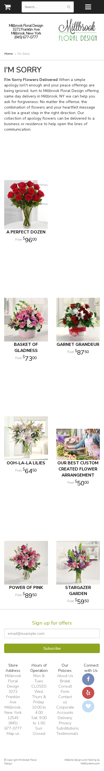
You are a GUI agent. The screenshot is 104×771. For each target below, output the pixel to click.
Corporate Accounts (65, 710)
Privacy (65, 723)
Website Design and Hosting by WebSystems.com (82, 761)
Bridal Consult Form (65, 686)
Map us (13, 733)
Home (8, 54)
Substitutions (67, 728)
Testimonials (67, 733)
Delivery (65, 717)
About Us (65, 675)
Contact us (65, 699)
